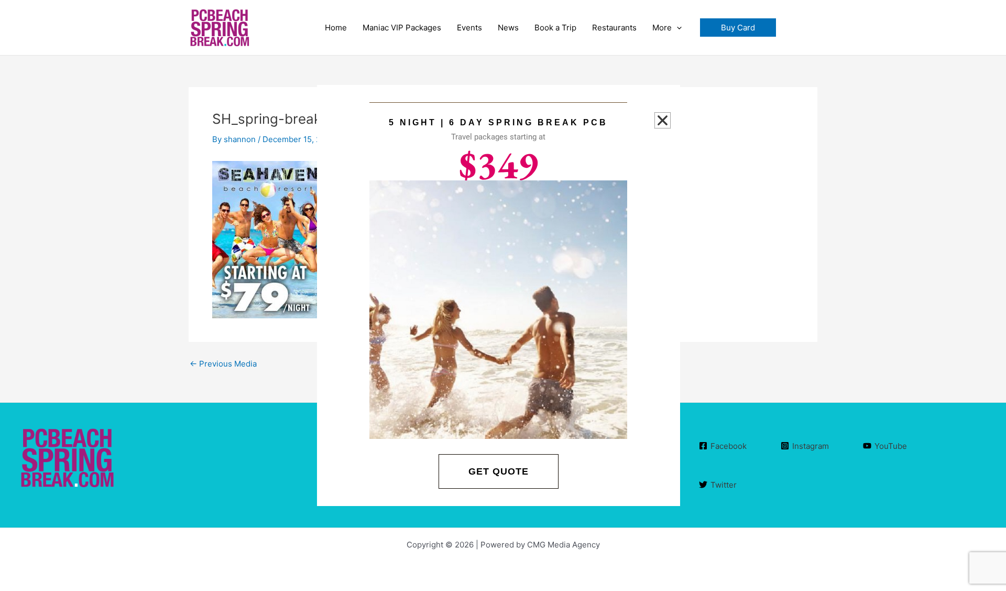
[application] (677, 28)
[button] (738, 27)
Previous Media (223, 364)
